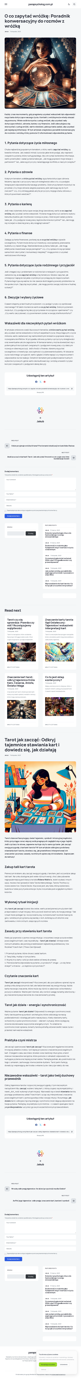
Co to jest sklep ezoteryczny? (54, 678)
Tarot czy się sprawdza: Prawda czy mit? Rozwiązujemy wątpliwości (20, 624)
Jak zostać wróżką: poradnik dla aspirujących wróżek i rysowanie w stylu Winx (59, 573)
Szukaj (9, 527)
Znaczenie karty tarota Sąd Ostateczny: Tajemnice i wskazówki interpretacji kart (59, 624)
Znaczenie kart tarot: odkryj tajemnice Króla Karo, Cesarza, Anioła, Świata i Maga (21, 681)
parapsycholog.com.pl (40, 4)
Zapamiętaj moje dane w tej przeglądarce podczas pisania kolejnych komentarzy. (32, 510)
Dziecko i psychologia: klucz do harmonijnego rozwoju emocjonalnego (58, 535)
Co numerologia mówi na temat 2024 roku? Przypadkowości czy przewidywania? (58, 560)
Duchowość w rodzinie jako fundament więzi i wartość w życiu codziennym (59, 547)
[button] (6, 4)
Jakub (40, 421)
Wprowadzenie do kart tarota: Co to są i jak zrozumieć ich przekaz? (59, 584)
